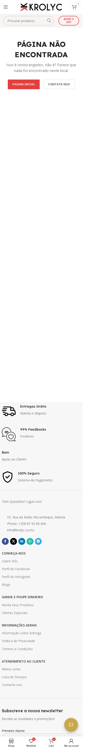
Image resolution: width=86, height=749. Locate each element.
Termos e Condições (17, 649)
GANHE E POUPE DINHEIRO (22, 597)
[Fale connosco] (71, 725)
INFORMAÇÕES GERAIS (19, 625)
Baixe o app (69, 20)
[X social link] (13, 541)
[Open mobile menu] (5, 6)
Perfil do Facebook (16, 569)
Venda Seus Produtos (18, 605)
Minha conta (11, 669)
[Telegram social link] (38, 541)
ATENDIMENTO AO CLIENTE (23, 661)
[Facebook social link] (5, 541)
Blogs (6, 584)
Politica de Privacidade (18, 641)
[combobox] (28, 21)
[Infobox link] (41, 411)
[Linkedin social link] (21, 541)
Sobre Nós (10, 561)
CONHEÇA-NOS (13, 553)
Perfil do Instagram (16, 577)
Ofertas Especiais (15, 613)
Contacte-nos (12, 685)
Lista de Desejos (14, 677)
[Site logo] (41, 6)
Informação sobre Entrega (21, 633)
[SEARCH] (49, 21)
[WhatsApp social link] (30, 541)
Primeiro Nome (13, 731)
